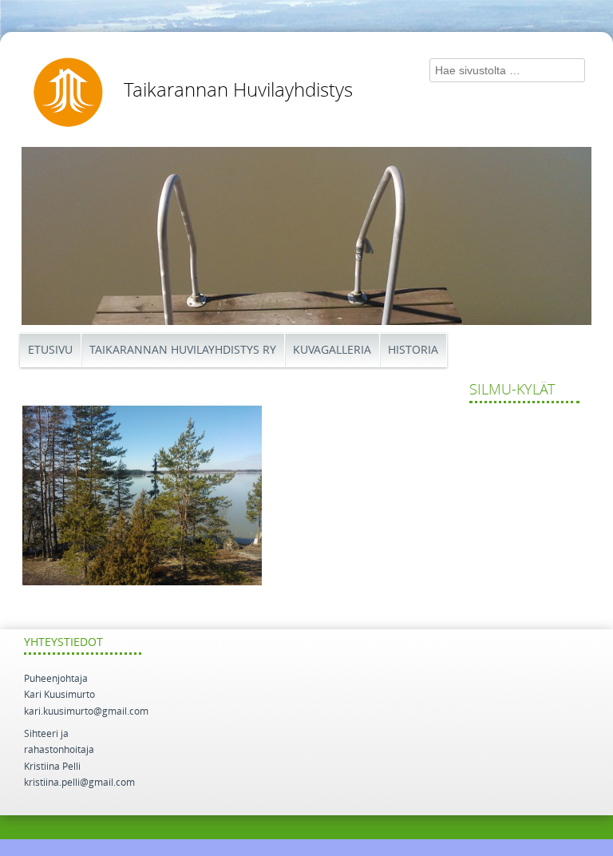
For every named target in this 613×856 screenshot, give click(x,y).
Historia (413, 350)
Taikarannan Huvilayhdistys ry (182, 350)
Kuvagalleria (332, 350)
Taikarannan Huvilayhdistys (238, 90)
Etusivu (50, 350)
